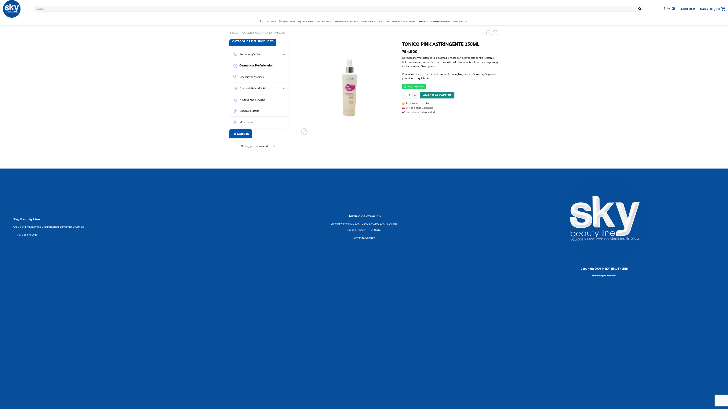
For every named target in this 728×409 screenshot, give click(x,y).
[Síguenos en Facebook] (664, 8)
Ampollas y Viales (345, 21)
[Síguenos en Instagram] (669, 8)
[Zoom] (304, 131)
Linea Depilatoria (371, 21)
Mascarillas (460, 21)
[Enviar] (639, 9)
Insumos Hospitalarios (401, 21)
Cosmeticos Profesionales (434, 21)
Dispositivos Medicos (251, 77)
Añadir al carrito (437, 95)
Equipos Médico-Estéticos (313, 21)
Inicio (233, 32)
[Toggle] (284, 54)
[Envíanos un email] (673, 8)
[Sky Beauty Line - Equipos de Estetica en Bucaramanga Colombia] (15, 9)
